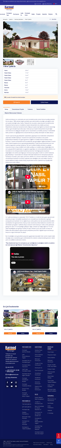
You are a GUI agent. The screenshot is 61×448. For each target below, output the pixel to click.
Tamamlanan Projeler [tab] (18, 109)
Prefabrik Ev (26, 401)
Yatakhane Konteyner (38, 378)
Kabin (33, 14)
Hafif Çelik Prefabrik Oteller (26, 370)
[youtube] (12, 386)
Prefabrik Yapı (9, 14)
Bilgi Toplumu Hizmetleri (39, 442)
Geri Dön (54, 19)
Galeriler (44, 14)
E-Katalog (50, 413)
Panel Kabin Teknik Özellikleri (52, 381)
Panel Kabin (51, 352)
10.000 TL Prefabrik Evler (39, 402)
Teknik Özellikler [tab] (41, 109)
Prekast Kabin (51, 369)
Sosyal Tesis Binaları (25, 389)
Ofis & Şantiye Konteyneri (39, 355)
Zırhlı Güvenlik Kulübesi (51, 372)
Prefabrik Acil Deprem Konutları (25, 422)
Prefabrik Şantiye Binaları (26, 351)
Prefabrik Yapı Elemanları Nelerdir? (38, 427)
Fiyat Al (10, 333)
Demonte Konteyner (38, 383)
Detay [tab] (6, 109)
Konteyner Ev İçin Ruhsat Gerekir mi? (38, 414)
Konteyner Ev (38, 368)
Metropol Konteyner (38, 359)
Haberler (50, 410)
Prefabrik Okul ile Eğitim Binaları (26, 374)
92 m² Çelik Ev (36, 329)
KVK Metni (46, 444)
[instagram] (16, 382)
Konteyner (16, 14)
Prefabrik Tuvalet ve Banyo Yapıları (26, 394)
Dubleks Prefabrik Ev (25, 413)
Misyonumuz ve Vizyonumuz (52, 399)
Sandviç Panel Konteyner (38, 351)
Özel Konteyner (39, 370)
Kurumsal (51, 396)
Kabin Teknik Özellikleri (51, 386)
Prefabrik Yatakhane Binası (26, 385)
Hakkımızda (49, 442)
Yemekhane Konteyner (38, 374)
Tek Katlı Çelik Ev (26, 404)
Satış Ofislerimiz (48, 3)
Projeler (38, 14)
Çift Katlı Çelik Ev (26, 407)
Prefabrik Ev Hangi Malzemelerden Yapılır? (39, 420)
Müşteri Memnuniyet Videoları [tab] (13, 113)
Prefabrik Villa (25, 409)
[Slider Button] (2, 317)
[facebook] (7, 382)
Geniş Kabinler (51, 357)
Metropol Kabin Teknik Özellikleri (52, 390)
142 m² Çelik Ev (8, 329)
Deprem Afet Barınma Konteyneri (38, 388)
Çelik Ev (22, 14)
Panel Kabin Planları (51, 377)
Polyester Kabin (52, 355)
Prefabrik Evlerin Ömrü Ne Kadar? (39, 433)
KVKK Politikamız (50, 407)
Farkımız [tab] (30, 109)
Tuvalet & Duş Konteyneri (38, 364)
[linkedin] (7, 386)
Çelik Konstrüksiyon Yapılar (26, 356)
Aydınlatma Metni (37, 444)
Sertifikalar (50, 403)
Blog (36, 394)
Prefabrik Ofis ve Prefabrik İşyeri (26, 361)
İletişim (50, 14)
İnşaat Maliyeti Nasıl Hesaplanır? (39, 398)
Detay (22, 333)
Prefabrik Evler (27, 14)
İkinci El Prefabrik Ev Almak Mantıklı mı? (39, 408)
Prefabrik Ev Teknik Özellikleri (26, 428)
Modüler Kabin (50, 348)
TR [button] (55, 3)
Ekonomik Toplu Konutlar (26, 417)
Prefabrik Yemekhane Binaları (25, 379)
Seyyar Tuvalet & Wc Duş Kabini (52, 365)
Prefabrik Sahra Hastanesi (26, 366)
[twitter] (12, 382)
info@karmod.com (12, 374)
